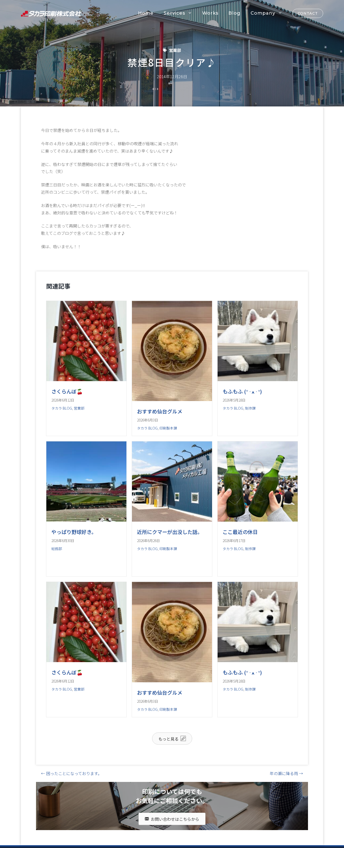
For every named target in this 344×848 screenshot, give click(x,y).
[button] (172, 738)
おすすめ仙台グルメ (159, 411)
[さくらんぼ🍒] (86, 379)
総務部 (56, 548)
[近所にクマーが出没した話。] (172, 520)
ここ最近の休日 (240, 531)
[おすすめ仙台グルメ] (172, 399)
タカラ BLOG (61, 408)
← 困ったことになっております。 (71, 773)
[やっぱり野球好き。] (86, 520)
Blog (234, 13)
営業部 (175, 50)
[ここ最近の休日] (258, 520)
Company (263, 13)
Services (174, 13)
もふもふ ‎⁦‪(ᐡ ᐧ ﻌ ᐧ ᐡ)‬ (242, 391)
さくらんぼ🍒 (67, 391)
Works (210, 13)
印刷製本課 (168, 428)
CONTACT (308, 13)
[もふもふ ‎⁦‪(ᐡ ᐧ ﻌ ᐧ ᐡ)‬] (258, 379)
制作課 (250, 408)
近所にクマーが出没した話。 (169, 531)
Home (146, 13)
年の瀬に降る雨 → (286, 773)
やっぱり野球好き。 (73, 531)
